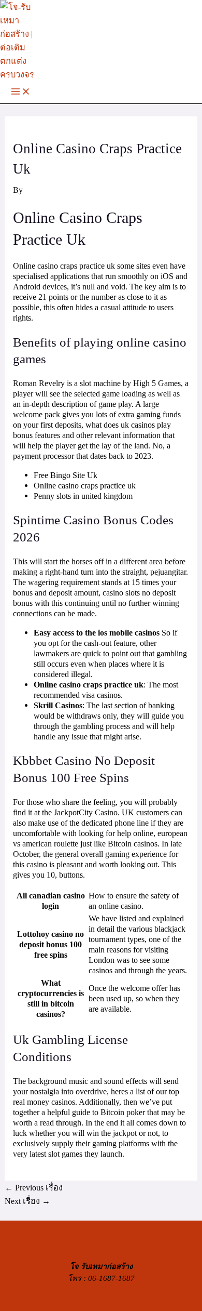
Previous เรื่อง (34, 1188)
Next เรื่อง (27, 1201)
